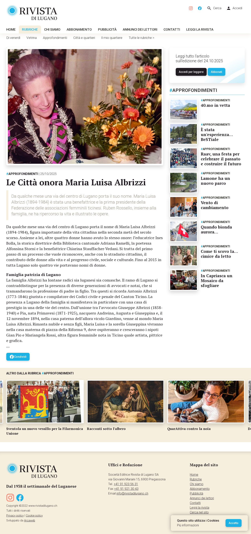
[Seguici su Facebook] (199, 8)
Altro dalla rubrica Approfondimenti (40, 373)
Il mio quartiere (111, 38)
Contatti (172, 29)
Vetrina (31, 38)
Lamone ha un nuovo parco (215, 181)
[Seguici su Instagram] (191, 8)
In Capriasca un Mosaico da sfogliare (216, 280)
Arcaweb (29, 520)
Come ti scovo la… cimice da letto (219, 254)
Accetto (233, 523)
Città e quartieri (84, 38)
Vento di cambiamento (214, 205)
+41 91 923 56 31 (126, 484)
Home (11, 29)
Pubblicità (107, 29)
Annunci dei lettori (140, 29)
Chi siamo (52, 29)
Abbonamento (79, 29)
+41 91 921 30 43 (126, 489)
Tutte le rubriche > (141, 38)
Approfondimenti (55, 38)
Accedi (234, 8)
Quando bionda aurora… (216, 229)
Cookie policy (34, 515)
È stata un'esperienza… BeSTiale (217, 134)
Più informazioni (188, 525)
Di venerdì (13, 38)
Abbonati (216, 71)
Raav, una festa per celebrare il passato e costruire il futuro (221, 158)
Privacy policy (15, 515)
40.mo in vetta (215, 105)
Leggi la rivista (199, 29)
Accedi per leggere (191, 71)
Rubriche (30, 29)
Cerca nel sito (199, 512)
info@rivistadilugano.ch (132, 493)
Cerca (214, 8)
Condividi (17, 356)
